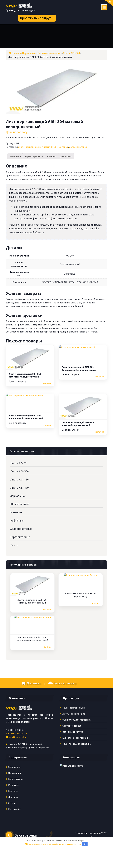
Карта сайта (14, 809)
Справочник (14, 766)
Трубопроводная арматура (76, 743)
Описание (15, 156)
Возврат (51, 156)
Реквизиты (14, 784)
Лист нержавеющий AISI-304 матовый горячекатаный (78, 424)
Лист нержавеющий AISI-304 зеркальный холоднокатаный (26, 417)
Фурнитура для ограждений (76, 719)
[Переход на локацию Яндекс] (77, 782)
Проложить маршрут (35, 18)
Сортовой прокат (71, 725)
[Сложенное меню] (104, 7)
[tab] (15, 156)
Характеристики (34, 156)
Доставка (66, 156)
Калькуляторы (15, 778)
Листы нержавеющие (29, 146)
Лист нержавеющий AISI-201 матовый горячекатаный (32, 601)
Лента (14, 545)
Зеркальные (18, 496)
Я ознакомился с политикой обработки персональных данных (54, 844)
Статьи (12, 803)
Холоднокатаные (78, 146)
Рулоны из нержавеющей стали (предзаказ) (80, 595)
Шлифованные (19, 504)
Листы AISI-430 (19, 487)
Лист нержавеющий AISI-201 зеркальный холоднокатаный (79, 368)
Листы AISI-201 (19, 463)
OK (85, 844)
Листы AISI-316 (19, 479)
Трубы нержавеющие (73, 707)
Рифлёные (17, 520)
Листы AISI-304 (50, 146)
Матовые (63, 146)
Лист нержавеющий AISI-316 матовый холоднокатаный (25, 375)
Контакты (13, 790)
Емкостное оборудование (76, 737)
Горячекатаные (20, 537)
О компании (14, 772)
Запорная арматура (72, 731)
